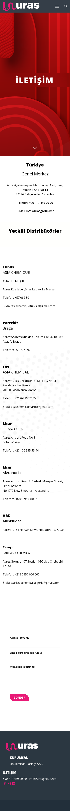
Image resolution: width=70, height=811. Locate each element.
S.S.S (40, 764)
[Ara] (65, 6)
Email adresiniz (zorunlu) (26, 652)
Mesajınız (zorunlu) (22, 666)
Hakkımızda (17, 764)
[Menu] (57, 6)
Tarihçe (31, 764)
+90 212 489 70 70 (15, 779)
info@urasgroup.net (42, 779)
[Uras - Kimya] (21, 6)
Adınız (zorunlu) (20, 637)
